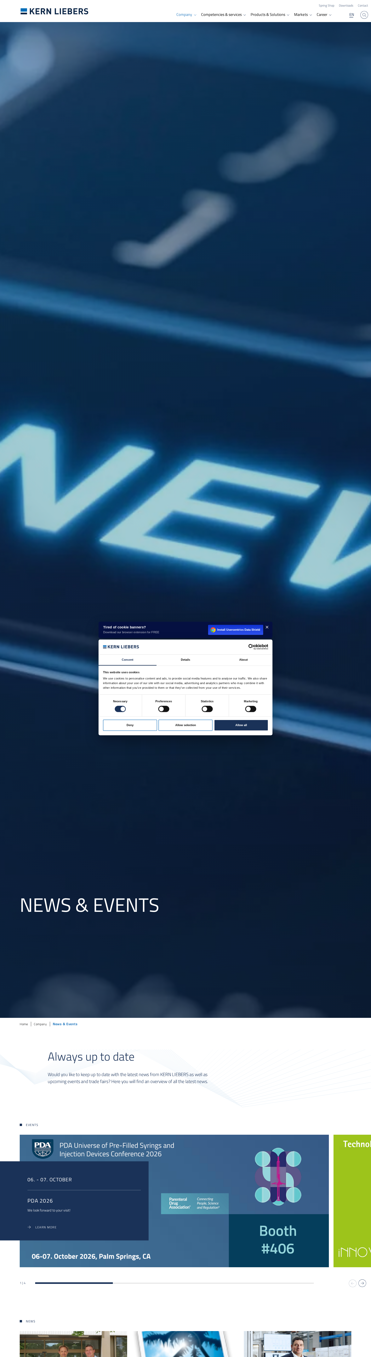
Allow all (241, 725)
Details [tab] (185, 659)
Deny (130, 725)
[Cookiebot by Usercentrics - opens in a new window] (251, 647)
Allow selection (185, 725)
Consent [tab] (127, 659)
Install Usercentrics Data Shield (238, 629)
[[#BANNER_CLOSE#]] (267, 627)
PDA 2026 (40, 1200)
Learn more (46, 1227)
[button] (362, 1283)
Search (364, 15)
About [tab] (243, 659)
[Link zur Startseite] (54, 11)
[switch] (163, 709)
